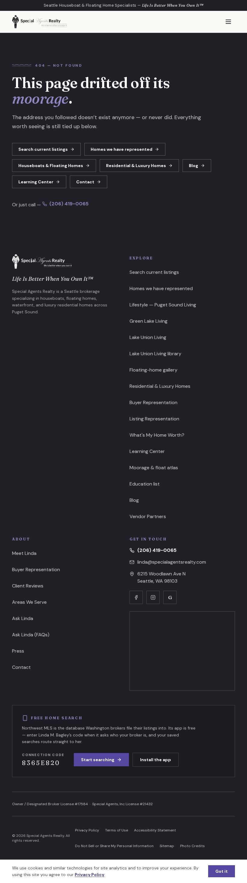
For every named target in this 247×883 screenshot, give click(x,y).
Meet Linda (24, 553)
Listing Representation (154, 419)
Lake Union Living (148, 337)
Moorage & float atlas (154, 467)
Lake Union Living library (155, 353)
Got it (221, 871)
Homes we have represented (121, 149)
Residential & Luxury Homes (136, 165)
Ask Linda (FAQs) (30, 634)
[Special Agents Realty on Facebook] (136, 597)
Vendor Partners (148, 516)
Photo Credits (192, 845)
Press (18, 651)
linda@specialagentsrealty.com (171, 562)
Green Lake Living (148, 321)
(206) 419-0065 (69, 204)
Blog (193, 165)
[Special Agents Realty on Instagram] (153, 597)
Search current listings (43, 149)
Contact (85, 182)
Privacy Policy (87, 830)
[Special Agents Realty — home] (39, 21)
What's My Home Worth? (157, 435)
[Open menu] (228, 21)
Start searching (97, 759)
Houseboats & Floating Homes (50, 165)
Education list (145, 484)
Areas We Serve (29, 602)
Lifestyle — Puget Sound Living (163, 305)
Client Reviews (27, 586)
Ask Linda (22, 618)
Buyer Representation (153, 402)
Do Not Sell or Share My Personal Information (114, 845)
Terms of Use (116, 830)
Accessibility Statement (155, 830)
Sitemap (167, 845)
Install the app (155, 759)
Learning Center (35, 182)
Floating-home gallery (153, 370)
